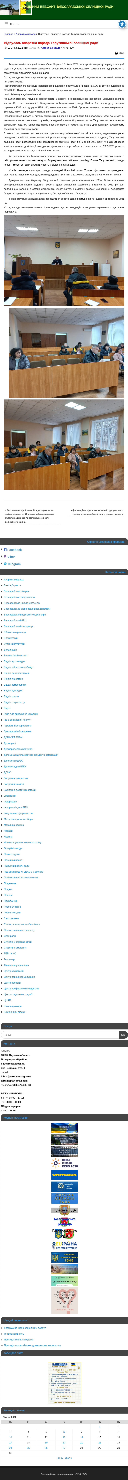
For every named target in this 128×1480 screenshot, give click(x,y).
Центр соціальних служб (18, 994)
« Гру (60, 1457)
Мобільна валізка (14, 824)
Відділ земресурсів (15, 684)
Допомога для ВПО (15, 766)
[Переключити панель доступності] (122, 24)
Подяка (8, 889)
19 (46, 1442)
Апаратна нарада (26, 34)
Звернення (10, 795)
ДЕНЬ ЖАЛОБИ (13, 737)
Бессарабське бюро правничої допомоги (27, 608)
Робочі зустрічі (12, 906)
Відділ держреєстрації (16, 673)
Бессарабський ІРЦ (15, 620)
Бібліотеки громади (15, 632)
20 (64, 1442)
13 (64, 1437)
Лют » (68, 1457)
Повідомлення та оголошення (21, 877)
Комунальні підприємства (18, 813)
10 (10, 1437)
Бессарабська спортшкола (19, 597)
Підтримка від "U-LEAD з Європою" (24, 871)
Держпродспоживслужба (18, 749)
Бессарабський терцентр (18, 626)
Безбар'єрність (12, 585)
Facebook (14, 550)
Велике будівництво (15, 655)
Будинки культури (14, 643)
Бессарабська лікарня (16, 591)
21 (81, 1442)
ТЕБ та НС (10, 953)
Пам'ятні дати (12, 854)
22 (99, 1442)
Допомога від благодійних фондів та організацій (31, 754)
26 (46, 1447)
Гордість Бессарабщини (17, 725)
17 (10, 1442)
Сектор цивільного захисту (19, 930)
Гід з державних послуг (17, 719)
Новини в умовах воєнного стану (22, 842)
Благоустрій (11, 638)
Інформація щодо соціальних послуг (25, 1327)
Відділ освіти (11, 696)
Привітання (10, 900)
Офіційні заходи (13, 848)
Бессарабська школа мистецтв (22, 602)
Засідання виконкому (16, 778)
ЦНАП (7, 1000)
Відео (7, 708)
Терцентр (9, 959)
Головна (8, 34)
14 (81, 1437)
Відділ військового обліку (18, 667)
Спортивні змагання (15, 947)
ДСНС (7, 772)
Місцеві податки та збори (18, 819)
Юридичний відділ (14, 1011)
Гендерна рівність (14, 1333)
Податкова (10, 883)
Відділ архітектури (14, 661)
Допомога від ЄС (13, 760)
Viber (10, 557)
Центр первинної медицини (19, 976)
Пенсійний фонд (13, 860)
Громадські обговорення (18, 731)
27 (64, 1447)
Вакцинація (10, 649)
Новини (8, 836)
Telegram (13, 564)
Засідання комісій (14, 784)
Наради (8, 830)
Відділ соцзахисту (14, 702)
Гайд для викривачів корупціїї (21, 713)
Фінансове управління (16, 965)
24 (10, 1447)
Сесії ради (10, 935)
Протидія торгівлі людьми (18, 1339)
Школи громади (13, 1006)
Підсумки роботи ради (16, 865)
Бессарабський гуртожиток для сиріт (25, 614)
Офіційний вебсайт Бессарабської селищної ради (66, 6)
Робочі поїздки (12, 912)
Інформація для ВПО (16, 807)
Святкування (11, 918)
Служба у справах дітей (18, 941)
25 (28, 1447)
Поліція (8, 895)
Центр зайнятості (14, 971)
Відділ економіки (13, 678)
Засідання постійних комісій (20, 789)
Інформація (10, 801)
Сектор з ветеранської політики (22, 924)
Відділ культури (13, 690)
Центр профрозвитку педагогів (21, 988)
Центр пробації (12, 982)
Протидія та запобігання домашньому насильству (32, 1345)
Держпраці (10, 743)
